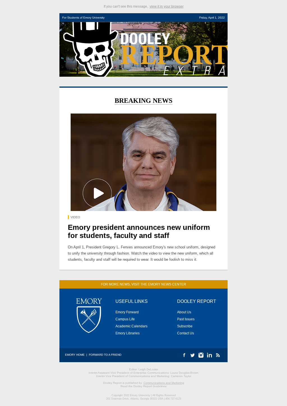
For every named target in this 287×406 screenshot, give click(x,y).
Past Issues (186, 319)
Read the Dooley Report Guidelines (143, 386)
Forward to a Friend (105, 354)
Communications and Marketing (164, 382)
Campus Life (125, 319)
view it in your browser (167, 6)
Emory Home (75, 354)
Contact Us (185, 333)
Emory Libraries (127, 333)
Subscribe (185, 326)
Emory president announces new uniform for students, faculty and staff (139, 231)
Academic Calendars (131, 326)
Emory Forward (127, 312)
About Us (184, 312)
